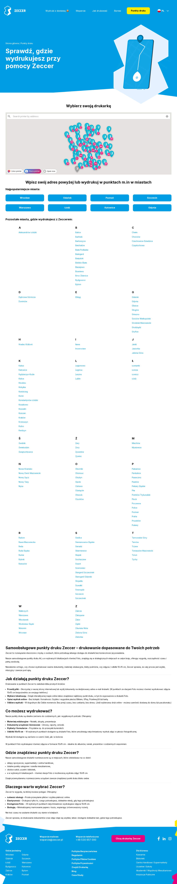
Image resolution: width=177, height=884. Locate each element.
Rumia (21, 555)
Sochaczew (80, 559)
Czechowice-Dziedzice (142, 241)
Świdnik (22, 443)
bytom (25, 870)
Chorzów (136, 237)
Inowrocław (80, 349)
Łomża (135, 370)
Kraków (22, 418)
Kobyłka (22, 387)
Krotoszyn (23, 422)
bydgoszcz (11, 866)
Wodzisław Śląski (26, 624)
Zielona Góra (81, 633)
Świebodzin (24, 447)
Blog (74, 871)
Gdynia (135, 301)
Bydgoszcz (80, 280)
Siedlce (78, 538)
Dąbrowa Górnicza (27, 297)
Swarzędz (79, 590)
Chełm (134, 232)
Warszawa (23, 615)
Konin (21, 396)
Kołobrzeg (23, 392)
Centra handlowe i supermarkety (151, 862)
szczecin (152, 197)
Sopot (78, 564)
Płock (134, 499)
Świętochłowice (26, 452)
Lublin (77, 379)
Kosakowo (23, 405)
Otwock (78, 495)
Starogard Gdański (83, 577)
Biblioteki (140, 858)
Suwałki (78, 585)
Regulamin (77, 855)
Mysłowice (136, 447)
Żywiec (78, 456)
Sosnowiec (80, 568)
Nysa (21, 486)
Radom (22, 538)
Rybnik (21, 559)
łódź (67, 207)
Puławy (135, 525)
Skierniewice (81, 551)
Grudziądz (136, 327)
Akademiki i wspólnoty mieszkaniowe (153, 870)
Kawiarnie (140, 854)
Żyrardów (79, 452)
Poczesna (136, 503)
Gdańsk (135, 297)
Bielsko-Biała (81, 263)
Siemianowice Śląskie (84, 542)
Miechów (136, 443)
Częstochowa (138, 245)
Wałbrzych (23, 611)
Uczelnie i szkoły (144, 866)
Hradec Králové (25, 344)
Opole (78, 482)
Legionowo (80, 366)
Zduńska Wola (81, 628)
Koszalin (22, 409)
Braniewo (79, 271)
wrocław (25, 197)
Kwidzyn (22, 430)
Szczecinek (80, 598)
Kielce (21, 379)
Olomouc (79, 473)
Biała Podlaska (81, 250)
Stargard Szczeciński (84, 572)
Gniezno (135, 314)
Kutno (21, 426)
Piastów (135, 482)
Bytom (78, 284)
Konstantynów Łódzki (28, 400)
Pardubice (136, 473)
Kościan (22, 413)
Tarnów (135, 542)
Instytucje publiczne (145, 874)
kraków (9, 874)
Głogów (135, 310)
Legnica (78, 370)
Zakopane (79, 615)
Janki (134, 344)
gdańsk (67, 197)
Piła (133, 490)
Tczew (135, 546)
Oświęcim (79, 490)
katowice (110, 207)
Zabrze (78, 611)
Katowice (23, 370)
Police (134, 508)
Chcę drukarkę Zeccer (128, 838)
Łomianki (136, 366)
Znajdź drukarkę (80, 867)
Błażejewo (79, 267)
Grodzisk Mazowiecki (141, 323)
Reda (21, 546)
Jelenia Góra (137, 353)
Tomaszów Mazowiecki (142, 551)
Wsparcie (80, 10)
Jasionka (136, 349)
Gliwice (135, 306)
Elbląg (78, 297)
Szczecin (79, 594)
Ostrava (78, 486)
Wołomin (22, 628)
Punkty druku (138, 10)
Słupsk (78, 555)
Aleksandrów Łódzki (28, 232)
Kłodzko (22, 383)
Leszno (78, 374)
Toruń (134, 555)
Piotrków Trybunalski (141, 495)
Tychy (134, 559)
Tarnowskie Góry (139, 538)
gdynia (152, 207)
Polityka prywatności (82, 863)
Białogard (79, 254)
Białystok (79, 258)
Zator (77, 620)
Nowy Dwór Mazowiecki (30, 473)
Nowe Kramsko (25, 469)
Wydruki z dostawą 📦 (57, 10)
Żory (77, 447)
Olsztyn (78, 477)
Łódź (134, 379)
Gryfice (135, 332)
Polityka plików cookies (84, 859)
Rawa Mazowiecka (27, 542)
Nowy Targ (23, 482)
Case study (77, 875)
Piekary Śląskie (138, 486)
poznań (110, 197)
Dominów (23, 301)
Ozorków (79, 499)
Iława (77, 344)
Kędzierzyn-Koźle (26, 374)
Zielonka (79, 637)
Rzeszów (23, 564)
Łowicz (135, 374)
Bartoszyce (80, 241)
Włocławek (23, 620)
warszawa (25, 207)
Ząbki (77, 624)
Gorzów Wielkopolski (141, 319)
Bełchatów (80, 245)
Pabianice (136, 469)
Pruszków (136, 521)
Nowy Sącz (24, 477)
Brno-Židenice (81, 276)
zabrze (9, 870)
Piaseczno (136, 477)
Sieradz (78, 546)
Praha (134, 516)
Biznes (117, 10)
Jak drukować (99, 10)
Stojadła (79, 581)
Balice (78, 232)
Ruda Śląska (24, 551)
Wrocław (23, 633)
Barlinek (78, 237)
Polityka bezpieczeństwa (84, 851)
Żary (77, 443)
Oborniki (79, 469)
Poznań (135, 512)
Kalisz (21, 366)
